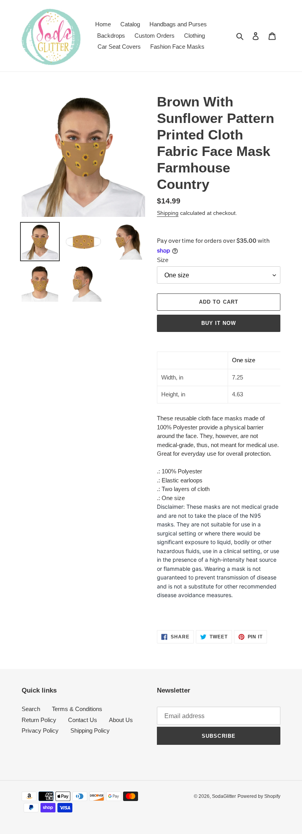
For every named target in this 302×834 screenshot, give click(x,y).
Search (31, 709)
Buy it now (218, 323)
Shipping (168, 213)
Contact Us (82, 720)
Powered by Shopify (259, 796)
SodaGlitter (224, 796)
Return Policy (39, 720)
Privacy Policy (40, 730)
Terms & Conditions (77, 709)
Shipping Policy (90, 730)
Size (162, 260)
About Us (121, 720)
